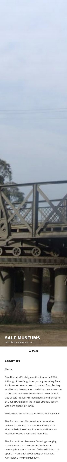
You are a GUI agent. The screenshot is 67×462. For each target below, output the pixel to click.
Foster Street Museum (22, 441)
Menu (35, 350)
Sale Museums (22, 338)
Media (8, 369)
